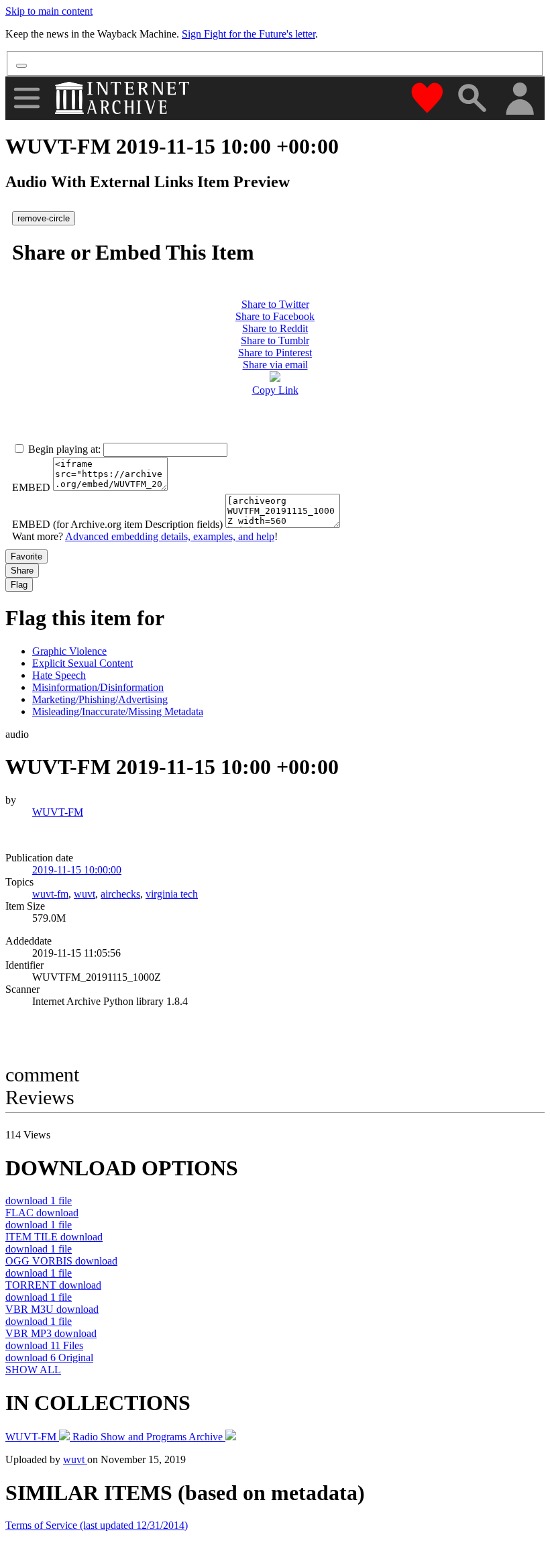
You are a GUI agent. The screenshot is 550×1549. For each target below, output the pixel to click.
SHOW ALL (33, 1369)
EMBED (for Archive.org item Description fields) (117, 524)
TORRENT (53, 1285)
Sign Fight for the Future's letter (248, 34)
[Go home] (123, 98)
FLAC (41, 1212)
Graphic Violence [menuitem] (69, 651)
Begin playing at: (64, 449)
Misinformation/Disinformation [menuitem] (98, 687)
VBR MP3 (51, 1333)
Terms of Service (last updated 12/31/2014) (96, 1525)
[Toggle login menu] (519, 99)
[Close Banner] (21, 66)
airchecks (120, 894)
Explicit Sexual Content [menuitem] (82, 663)
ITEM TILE (54, 1236)
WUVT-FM (57, 812)
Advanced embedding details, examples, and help (169, 536)
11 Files (44, 1345)
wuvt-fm (50, 894)
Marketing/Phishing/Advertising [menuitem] (100, 699)
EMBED (31, 487)
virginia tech (172, 894)
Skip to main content (49, 11)
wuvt (84, 894)
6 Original (49, 1357)
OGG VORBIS (61, 1261)
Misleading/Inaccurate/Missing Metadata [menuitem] (117, 711)
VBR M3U (52, 1309)
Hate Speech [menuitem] (59, 675)
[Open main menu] (26, 97)
